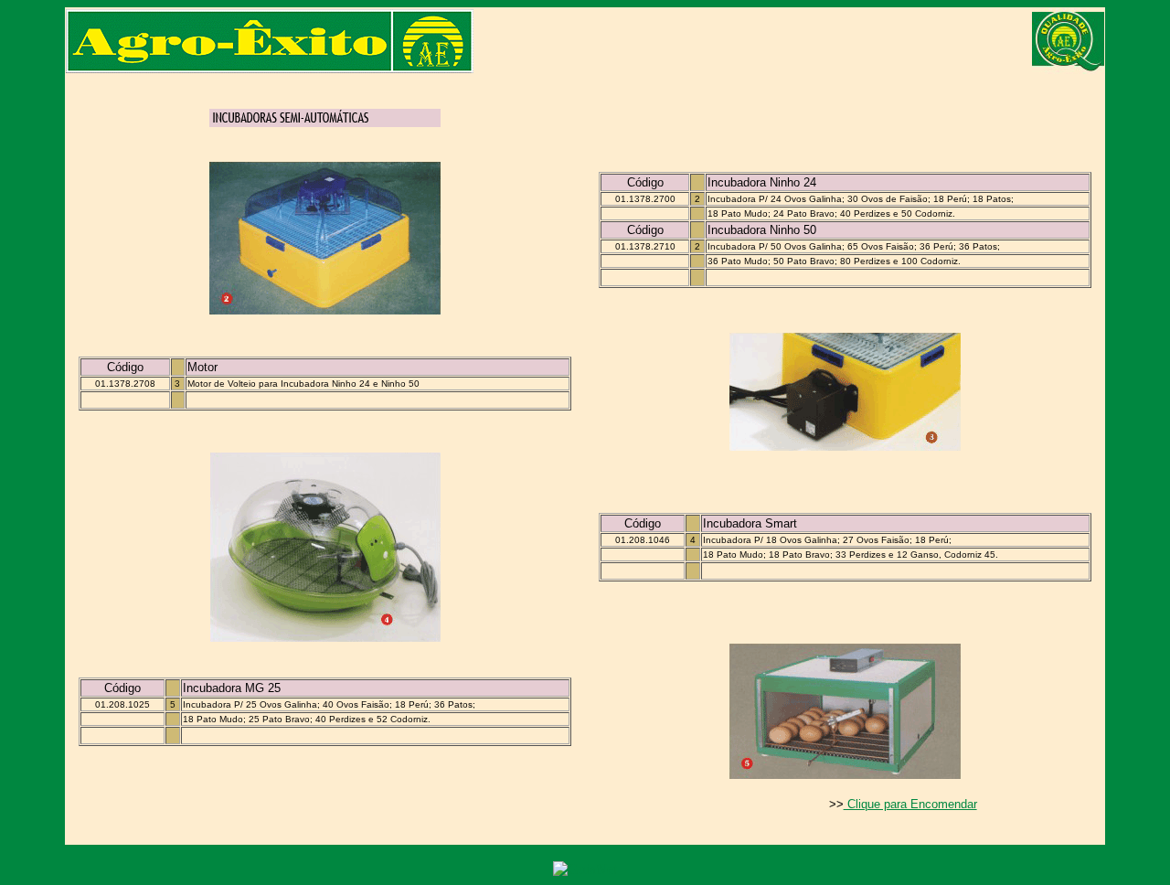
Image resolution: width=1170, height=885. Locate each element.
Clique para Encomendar (910, 804)
